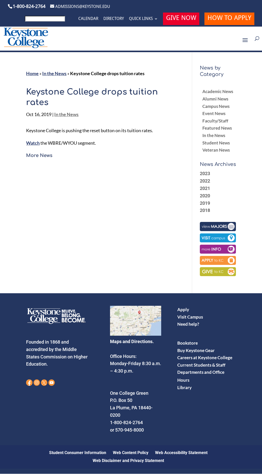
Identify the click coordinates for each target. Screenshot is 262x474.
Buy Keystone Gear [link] (196, 350)
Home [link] (32, 73)
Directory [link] (113, 18)
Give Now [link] (181, 18)
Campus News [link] (216, 106)
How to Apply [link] (229, 18)
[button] (245, 43)
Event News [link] (213, 113)
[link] (49, 20)
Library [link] (184, 387)
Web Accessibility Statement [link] (181, 452)
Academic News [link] (217, 91)
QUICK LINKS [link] (141, 18)
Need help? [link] (188, 324)
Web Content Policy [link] (130, 452)
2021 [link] (205, 188)
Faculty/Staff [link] (215, 120)
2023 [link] (205, 173)
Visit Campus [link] (190, 317)
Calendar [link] (88, 18)
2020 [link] (205, 195)
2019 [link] (205, 203)
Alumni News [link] (215, 98)
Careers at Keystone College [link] (204, 357)
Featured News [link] (217, 128)
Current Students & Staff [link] (201, 365)
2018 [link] (205, 210)
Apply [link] (183, 309)
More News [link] (39, 155)
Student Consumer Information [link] (77, 452)
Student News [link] (216, 142)
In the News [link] (54, 73)
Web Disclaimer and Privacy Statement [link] (128, 460)
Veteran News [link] (216, 150)
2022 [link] (205, 181)
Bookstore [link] (187, 343)
